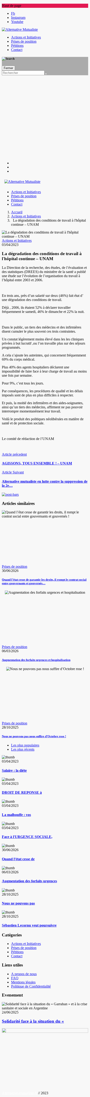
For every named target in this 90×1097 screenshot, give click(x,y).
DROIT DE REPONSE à (22, 792)
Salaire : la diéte (14, 770)
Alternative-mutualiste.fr (20, 1093)
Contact (16, 50)
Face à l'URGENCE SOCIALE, (27, 837)
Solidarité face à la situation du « (33, 1021)
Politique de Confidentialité (31, 986)
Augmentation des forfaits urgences (29, 881)
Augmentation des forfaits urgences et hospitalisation (36, 660)
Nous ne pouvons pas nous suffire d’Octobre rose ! (34, 736)
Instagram (18, 17)
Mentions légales (23, 982)
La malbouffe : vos (16, 815)
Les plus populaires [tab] (25, 745)
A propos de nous (24, 974)
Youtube (17, 22)
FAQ (14, 978)
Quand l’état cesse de (18, 859)
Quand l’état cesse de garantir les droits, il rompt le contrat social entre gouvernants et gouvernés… (44, 581)
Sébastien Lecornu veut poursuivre (29, 925)
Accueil (16, 212)
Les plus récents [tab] (22, 749)
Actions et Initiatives (26, 37)
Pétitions (17, 45)
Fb (13, 13)
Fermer (8, 68)
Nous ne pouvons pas (18, 903)
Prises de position (23, 41)
